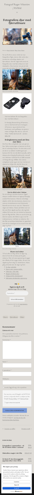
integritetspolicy (23, 304)
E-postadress (6, 370)
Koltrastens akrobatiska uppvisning (16, 278)
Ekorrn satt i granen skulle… (14, 269)
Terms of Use (24, 399)
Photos (22, 50)
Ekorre (5, 317)
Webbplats (5, 379)
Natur (19, 50)
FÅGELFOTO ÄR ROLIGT (14, 276)
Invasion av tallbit (9, 429)
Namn (4, 362)
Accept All (16, 488)
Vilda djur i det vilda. (12, 271)
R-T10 (8, 136)
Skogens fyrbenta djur (12, 274)
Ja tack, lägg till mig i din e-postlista (15, 387)
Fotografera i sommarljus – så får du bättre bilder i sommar (13, 446)
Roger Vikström (10, 50)
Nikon (22, 317)
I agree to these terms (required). (13, 402)
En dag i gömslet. (11, 267)
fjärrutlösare (14, 317)
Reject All (16, 485)
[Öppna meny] (17, 12)
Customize (16, 481)
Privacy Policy (13, 399)
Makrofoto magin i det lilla (12, 453)
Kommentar (6, 340)
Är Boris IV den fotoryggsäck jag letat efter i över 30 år (12, 459)
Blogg (16, 50)
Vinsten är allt (25, 429)
